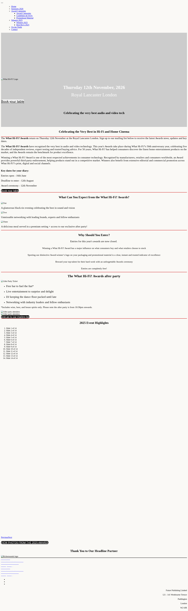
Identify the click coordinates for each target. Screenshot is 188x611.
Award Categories (18, 11)
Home (13, 6)
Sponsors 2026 (17, 9)
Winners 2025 (17, 20)
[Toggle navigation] (2, 2)
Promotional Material (24, 18)
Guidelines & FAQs (24, 16)
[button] (12, 101)
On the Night (16, 27)
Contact (14, 29)
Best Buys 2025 (22, 25)
